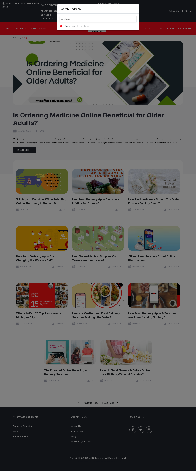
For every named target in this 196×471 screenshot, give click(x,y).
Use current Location (76, 26)
